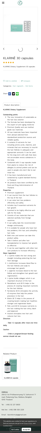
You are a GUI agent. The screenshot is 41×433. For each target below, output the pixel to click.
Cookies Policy (7, 425)
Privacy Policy (28, 423)
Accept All (26, 429)
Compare (26, 81)
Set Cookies (15, 429)
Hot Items (29, 86)
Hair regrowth (18, 86)
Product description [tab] (11, 105)
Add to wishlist (11, 81)
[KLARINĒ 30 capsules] (20, 26)
